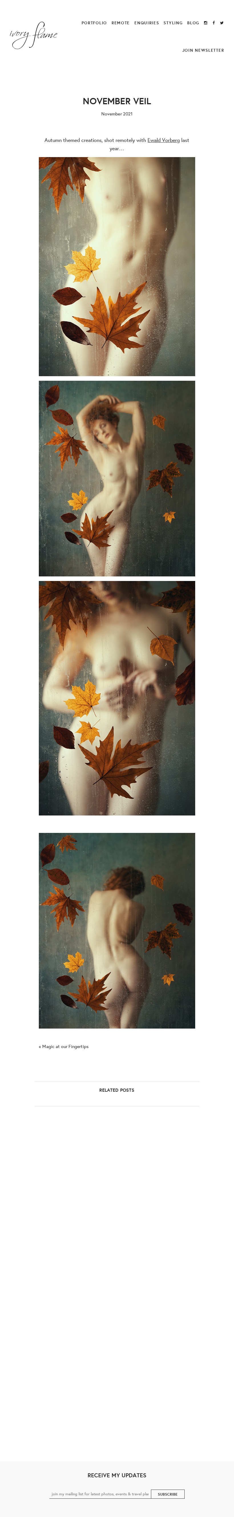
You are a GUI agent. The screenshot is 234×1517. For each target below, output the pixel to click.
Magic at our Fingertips (65, 1046)
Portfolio (94, 22)
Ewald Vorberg (164, 140)
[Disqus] (116, 1209)
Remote (121, 22)
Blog (193, 22)
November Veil (117, 101)
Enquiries (146, 22)
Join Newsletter (203, 50)
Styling (173, 22)
